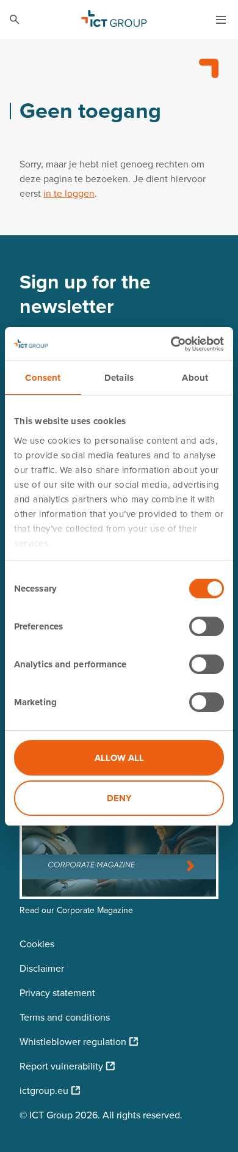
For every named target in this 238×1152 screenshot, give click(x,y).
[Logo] (114, 19)
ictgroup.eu (44, 1091)
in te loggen (69, 193)
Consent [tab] (42, 377)
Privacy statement (57, 993)
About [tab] (195, 377)
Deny (119, 798)
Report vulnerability (61, 1066)
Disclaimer (42, 968)
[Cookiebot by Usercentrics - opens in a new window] (171, 344)
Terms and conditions (65, 1017)
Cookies (37, 944)
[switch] (206, 626)
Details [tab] (119, 377)
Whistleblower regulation (73, 1042)
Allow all (119, 758)
